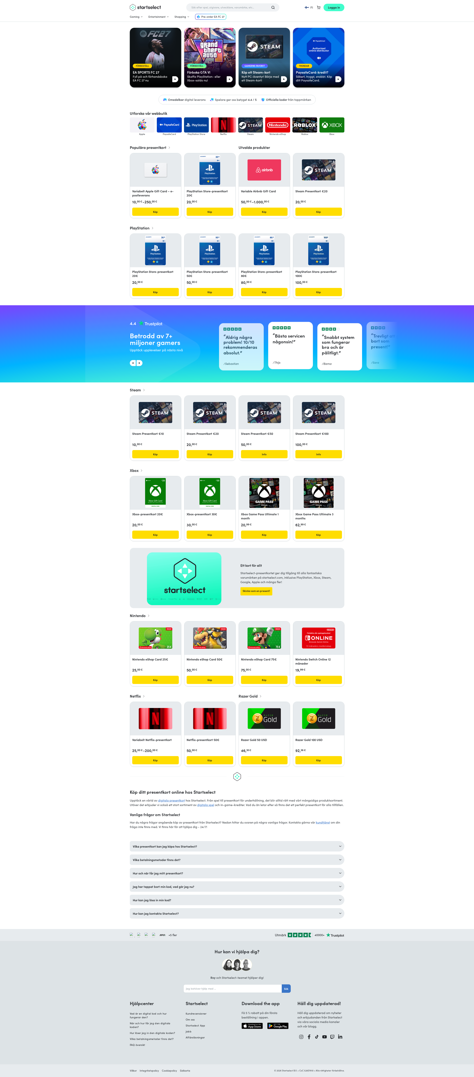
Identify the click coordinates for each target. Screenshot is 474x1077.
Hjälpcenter (142, 1003)
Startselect (197, 1003)
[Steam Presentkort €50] (264, 412)
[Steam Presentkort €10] (155, 412)
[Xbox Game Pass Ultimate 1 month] (264, 493)
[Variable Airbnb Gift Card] (264, 170)
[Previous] (133, 363)
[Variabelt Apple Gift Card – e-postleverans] (155, 170)
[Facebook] (309, 1037)
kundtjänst (323, 822)
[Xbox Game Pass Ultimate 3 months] (319, 493)
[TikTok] (317, 1037)
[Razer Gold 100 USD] (318, 718)
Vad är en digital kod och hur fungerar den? (148, 1015)
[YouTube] (325, 1037)
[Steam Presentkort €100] (318, 412)
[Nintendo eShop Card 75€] (264, 638)
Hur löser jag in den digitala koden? (152, 1033)
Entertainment (157, 16)
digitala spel (205, 805)
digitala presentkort (171, 800)
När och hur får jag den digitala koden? (150, 1025)
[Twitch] (332, 1037)
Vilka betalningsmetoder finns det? (152, 1039)
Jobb (188, 1031)
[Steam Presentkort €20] (318, 169)
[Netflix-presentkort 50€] (210, 718)
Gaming (134, 16)
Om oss (190, 1019)
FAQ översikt (137, 1045)
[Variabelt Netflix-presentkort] (155, 718)
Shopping (180, 16)
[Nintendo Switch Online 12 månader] (318, 638)
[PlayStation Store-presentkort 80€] (264, 250)
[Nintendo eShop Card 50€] (210, 638)
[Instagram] (301, 1037)
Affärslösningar (195, 1037)
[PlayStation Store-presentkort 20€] (209, 170)
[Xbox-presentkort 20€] (155, 493)
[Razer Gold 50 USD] (264, 718)
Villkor (133, 1070)
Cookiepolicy (169, 1070)
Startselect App (195, 1025)
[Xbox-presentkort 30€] (209, 493)
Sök (286, 989)
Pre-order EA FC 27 (212, 16)
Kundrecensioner (196, 1013)
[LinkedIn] (340, 1037)
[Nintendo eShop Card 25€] (155, 638)
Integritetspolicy (149, 1070)
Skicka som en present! (256, 591)
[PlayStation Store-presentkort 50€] (209, 250)
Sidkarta (185, 1070)
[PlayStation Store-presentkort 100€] (318, 250)
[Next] (139, 363)
